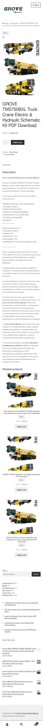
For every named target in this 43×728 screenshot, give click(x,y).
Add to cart (17, 142)
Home (7, 23)
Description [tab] (6, 165)
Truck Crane (14, 23)
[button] (3, 37)
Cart (33, 722)
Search (4, 570)
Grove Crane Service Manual (27, 713)
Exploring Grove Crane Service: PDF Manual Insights (20, 631)
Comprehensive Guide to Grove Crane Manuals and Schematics (21, 604)
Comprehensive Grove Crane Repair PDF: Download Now (19, 624)
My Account (7, 724)
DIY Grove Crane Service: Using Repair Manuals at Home (22, 610)
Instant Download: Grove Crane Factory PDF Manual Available (20, 617)
